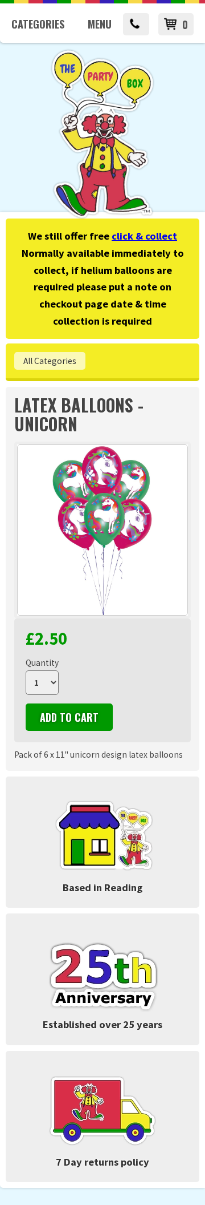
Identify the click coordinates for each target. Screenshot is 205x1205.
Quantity (42, 662)
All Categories (49, 360)
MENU (100, 24)
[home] (102, 216)
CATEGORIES (37, 24)
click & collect (144, 235)
